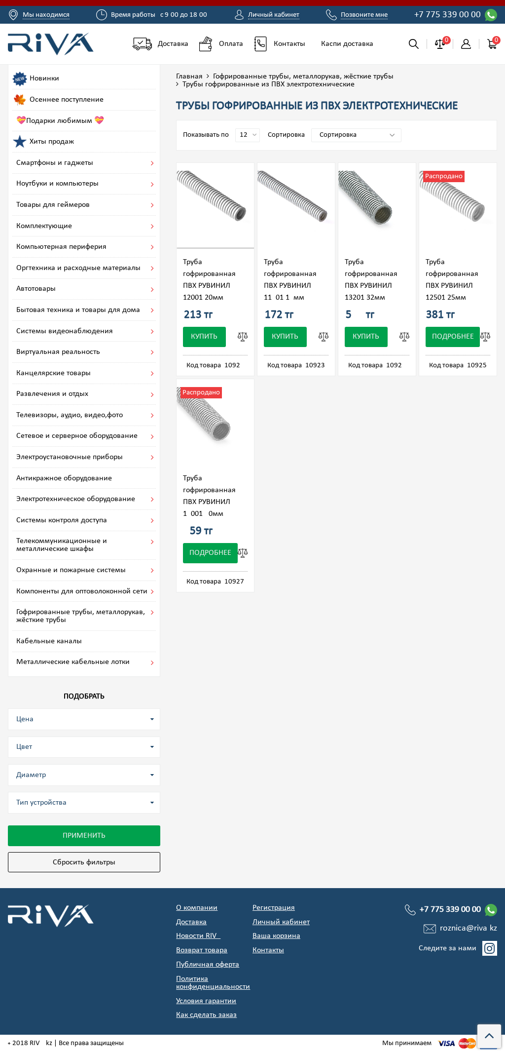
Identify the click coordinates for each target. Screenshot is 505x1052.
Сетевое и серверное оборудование (77, 436)
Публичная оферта (207, 965)
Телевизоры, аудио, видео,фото (69, 415)
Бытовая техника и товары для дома (78, 310)
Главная (189, 76)
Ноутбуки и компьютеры (57, 184)
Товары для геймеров (53, 205)
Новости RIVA (198, 936)
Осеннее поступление (67, 100)
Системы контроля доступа (61, 520)
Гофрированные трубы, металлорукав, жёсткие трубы (303, 76)
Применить (84, 836)
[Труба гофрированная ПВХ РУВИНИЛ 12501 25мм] (458, 209)
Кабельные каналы (49, 641)
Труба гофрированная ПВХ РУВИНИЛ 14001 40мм (209, 496)
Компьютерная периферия (61, 247)
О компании (196, 908)
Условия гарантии (206, 1001)
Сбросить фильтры (84, 862)
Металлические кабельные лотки (73, 662)
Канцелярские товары (53, 373)
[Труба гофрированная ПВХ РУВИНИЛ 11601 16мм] (296, 209)
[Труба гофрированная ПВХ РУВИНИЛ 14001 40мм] (215, 426)
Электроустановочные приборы (69, 457)
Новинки (44, 78)
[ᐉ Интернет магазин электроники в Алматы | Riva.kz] (52, 43)
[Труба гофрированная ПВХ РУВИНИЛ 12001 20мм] (215, 209)
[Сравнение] (440, 44)
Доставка (191, 922)
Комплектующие (44, 226)
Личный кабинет (281, 922)
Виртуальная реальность (58, 352)
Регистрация (273, 908)
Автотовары (36, 289)
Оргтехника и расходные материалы (78, 268)
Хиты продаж (52, 142)
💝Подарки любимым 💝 (60, 121)
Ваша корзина (276, 936)
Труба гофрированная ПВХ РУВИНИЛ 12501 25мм (452, 280)
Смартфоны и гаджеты (54, 163)
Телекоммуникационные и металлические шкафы (61, 545)
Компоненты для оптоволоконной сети (81, 591)
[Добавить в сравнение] (243, 337)
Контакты (268, 950)
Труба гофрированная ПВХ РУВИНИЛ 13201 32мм (371, 280)
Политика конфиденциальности (213, 983)
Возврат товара (201, 950)
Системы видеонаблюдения (64, 331)
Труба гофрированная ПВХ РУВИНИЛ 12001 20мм (209, 280)
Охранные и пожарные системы (71, 570)
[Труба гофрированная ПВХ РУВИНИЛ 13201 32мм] (377, 209)
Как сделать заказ (206, 1015)
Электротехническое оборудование (75, 499)
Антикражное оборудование (64, 478)
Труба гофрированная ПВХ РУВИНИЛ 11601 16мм (290, 280)
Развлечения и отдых (52, 394)
